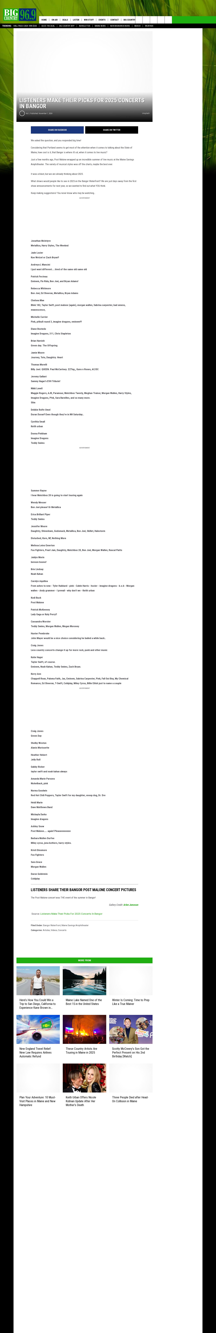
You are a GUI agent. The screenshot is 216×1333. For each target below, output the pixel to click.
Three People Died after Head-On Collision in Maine (130, 1099)
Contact (114, 20)
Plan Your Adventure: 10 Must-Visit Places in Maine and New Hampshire (37, 1101)
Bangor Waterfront (52, 925)
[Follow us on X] (161, 20)
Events (102, 20)
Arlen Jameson (130, 904)
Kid (27, 113)
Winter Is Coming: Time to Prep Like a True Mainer (130, 1002)
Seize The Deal (48, 26)
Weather (149, 26)
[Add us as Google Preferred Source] (146, 20)
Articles (46, 930)
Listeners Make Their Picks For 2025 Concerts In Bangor (71, 913)
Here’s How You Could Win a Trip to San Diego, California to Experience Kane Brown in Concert (37, 1004)
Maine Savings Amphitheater (75, 925)
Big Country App (66, 26)
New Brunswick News (120, 26)
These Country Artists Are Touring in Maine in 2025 (81, 1050)
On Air (55, 20)
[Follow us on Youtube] (168, 20)
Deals (65, 20)
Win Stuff (89, 20)
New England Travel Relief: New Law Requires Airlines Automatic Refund (35, 1052)
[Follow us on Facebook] (153, 20)
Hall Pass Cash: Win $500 (25, 26)
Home (44, 20)
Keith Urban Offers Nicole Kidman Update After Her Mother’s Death (81, 1101)
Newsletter (84, 26)
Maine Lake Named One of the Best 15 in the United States (84, 1002)
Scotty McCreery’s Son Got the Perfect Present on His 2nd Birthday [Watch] (130, 1052)
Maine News (100, 26)
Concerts (62, 930)
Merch (137, 26)
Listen (76, 20)
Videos (54, 930)
